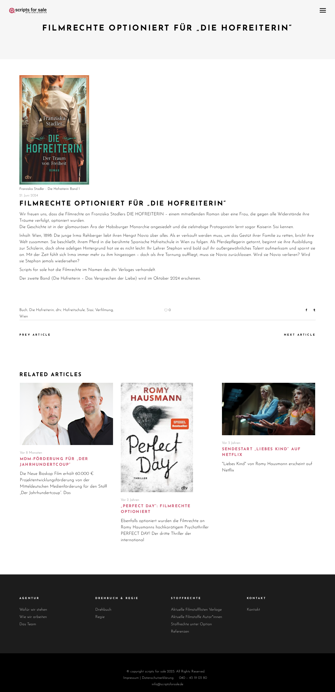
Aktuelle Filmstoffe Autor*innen (196, 617)
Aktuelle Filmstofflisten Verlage (196, 610)
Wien (23, 316)
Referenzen (180, 631)
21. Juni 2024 (28, 195)
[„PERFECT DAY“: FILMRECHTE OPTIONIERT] (167, 437)
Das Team (27, 624)
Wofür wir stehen (33, 610)
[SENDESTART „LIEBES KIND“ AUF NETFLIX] (268, 409)
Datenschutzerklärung (157, 678)
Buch (23, 310)
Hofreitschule (74, 310)
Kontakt (253, 610)
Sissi (90, 310)
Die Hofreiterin (41, 310)
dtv (58, 310)
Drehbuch (103, 610)
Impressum (131, 678)
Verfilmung (104, 310)
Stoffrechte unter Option (191, 624)
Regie (100, 617)
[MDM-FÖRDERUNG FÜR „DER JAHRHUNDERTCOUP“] (66, 414)
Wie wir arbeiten (33, 617)
